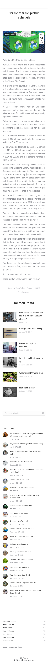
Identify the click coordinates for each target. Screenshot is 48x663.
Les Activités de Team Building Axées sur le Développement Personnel (26, 434)
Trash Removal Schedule (19, 480)
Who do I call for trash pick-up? (31, 360)
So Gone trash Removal (19, 544)
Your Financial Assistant (19, 513)
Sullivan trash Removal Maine (21, 559)
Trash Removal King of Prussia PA (23, 582)
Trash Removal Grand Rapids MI (22, 528)
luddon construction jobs (12, 647)
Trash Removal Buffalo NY (20, 567)
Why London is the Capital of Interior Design (27, 444)
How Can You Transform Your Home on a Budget (25, 452)
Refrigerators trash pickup (30, 328)
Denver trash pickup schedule (28, 345)
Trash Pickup (9, 34)
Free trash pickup (27, 388)
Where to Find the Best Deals (21, 462)
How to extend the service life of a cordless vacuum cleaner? (31, 315)
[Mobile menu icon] (43, 4)
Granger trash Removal (19, 521)
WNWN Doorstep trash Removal (22, 487)
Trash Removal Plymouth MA (21, 505)
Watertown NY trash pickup (31, 373)
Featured (26, 292)
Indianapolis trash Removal (20, 552)
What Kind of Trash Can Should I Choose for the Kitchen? (27, 470)
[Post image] (10, 317)
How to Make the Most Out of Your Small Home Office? (25, 591)
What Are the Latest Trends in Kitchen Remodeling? (24, 496)
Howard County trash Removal (21, 536)
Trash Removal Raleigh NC (20, 575)
